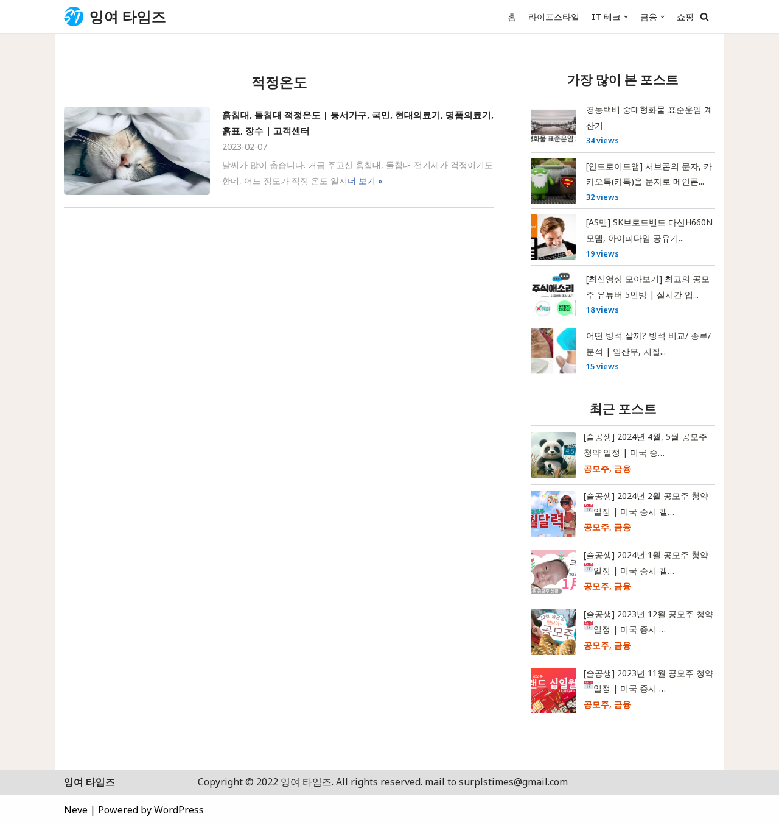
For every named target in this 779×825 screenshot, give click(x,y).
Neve (76, 809)
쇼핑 (685, 17)
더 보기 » (365, 180)
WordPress (179, 809)
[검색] (704, 16)
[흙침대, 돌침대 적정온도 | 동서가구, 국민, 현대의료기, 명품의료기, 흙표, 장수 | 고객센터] (137, 151)
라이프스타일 (553, 17)
